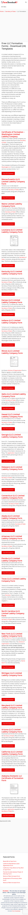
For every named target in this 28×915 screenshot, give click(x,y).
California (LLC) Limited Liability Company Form (12, 752)
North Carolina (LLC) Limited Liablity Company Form (13, 613)
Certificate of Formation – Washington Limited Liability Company (13, 134)
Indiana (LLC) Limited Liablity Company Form (12, 321)
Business (8, 595)
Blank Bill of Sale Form (9, 861)
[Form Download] (9, 2)
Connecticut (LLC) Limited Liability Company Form (13, 496)
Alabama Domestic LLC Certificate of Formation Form (12, 778)
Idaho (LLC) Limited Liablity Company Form (14, 395)
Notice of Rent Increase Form (11, 876)
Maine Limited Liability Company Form (12, 204)
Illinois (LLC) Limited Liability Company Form (12, 352)
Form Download (16, 911)
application (11, 453)
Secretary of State (13, 189)
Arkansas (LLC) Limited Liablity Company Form (12, 537)
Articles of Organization (15, 370)
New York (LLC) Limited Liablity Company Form (12, 634)
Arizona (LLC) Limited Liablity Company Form (12, 730)
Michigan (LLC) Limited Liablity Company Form (12, 674)
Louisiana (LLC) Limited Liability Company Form (12, 230)
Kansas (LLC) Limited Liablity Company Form (12, 301)
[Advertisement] (14, 27)
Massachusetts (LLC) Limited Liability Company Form (13, 181)
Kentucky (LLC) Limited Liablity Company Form (12, 272)
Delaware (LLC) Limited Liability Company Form (12, 468)
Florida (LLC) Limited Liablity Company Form (12, 559)
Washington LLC (6, 167)
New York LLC (8, 638)
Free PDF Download (8, 173)
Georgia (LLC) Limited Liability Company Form (12, 435)
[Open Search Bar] (26, 2)
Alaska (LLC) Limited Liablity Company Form (12, 517)
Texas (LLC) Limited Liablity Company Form (14, 579)
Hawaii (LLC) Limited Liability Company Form (12, 415)
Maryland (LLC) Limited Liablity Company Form (12, 706)
